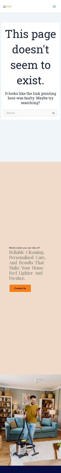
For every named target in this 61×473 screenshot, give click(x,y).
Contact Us (20, 288)
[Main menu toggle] (54, 6)
